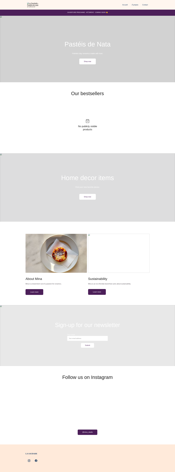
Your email (71, 335)
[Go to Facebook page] (36, 460)
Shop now (87, 61)
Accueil (125, 5)
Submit (87, 345)
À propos (135, 5)
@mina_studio (87, 432)
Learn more (34, 292)
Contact (145, 5)
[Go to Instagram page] (29, 460)
